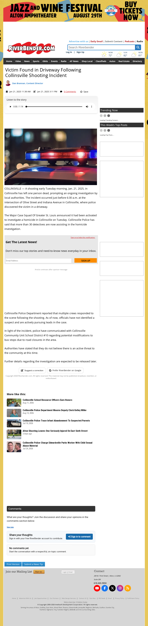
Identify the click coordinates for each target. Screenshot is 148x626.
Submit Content (114, 41)
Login (65, 572)
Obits (45, 61)
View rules (10, 527)
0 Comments (70, 91)
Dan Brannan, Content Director (27, 83)
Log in (69, 52)
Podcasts (129, 41)
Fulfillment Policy (133, 598)
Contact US (82, 598)
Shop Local (87, 61)
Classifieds (101, 61)
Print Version (13, 564)
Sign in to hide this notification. (83, 237)
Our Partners (54, 598)
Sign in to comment (80, 536)
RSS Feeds (102, 598)
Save (85, 91)
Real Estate (124, 61)
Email (71, 572)
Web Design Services (69, 598)
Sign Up (80, 52)
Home (9, 61)
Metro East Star (69, 602)
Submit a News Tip (33, 564)
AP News (74, 61)
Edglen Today (82, 602)
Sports (36, 61)
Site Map (92, 598)
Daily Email (96, 41)
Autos (112, 61)
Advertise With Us (25, 598)
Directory (137, 61)
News (27, 61)
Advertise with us (78, 41)
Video (18, 61)
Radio (140, 41)
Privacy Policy (119, 598)
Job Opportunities (40, 598)
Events (54, 61)
